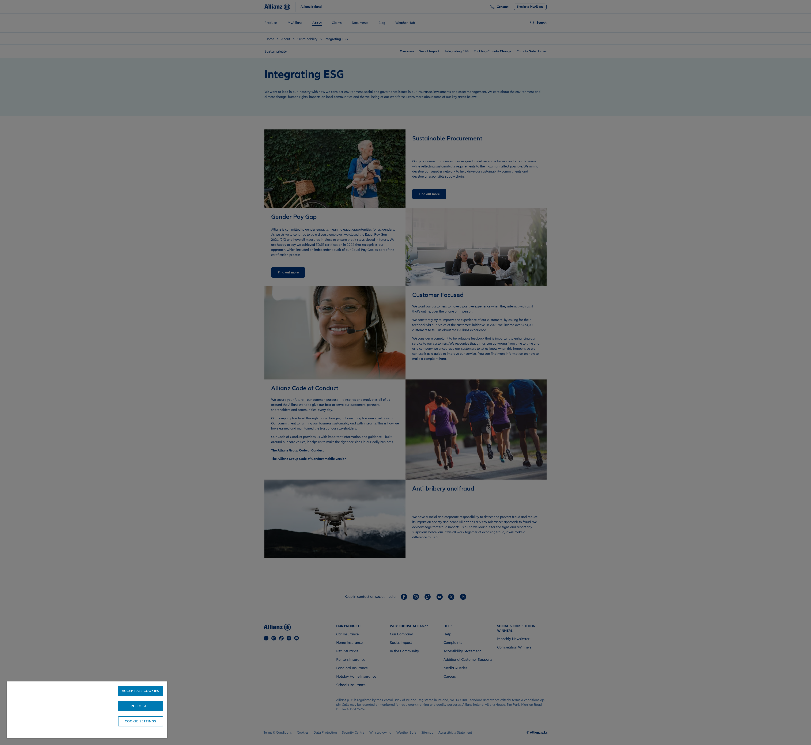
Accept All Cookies (140, 691)
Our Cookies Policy (68, 733)
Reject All (140, 706)
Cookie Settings (140, 721)
